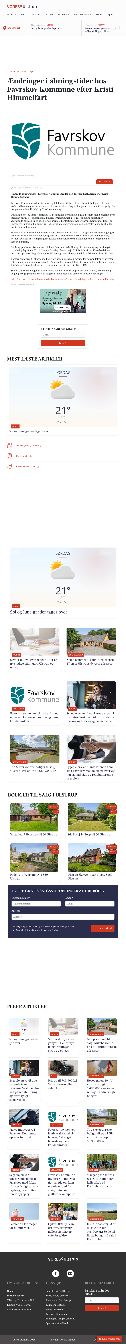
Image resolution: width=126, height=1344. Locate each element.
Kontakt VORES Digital (19, 1304)
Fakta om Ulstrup (55, 1304)
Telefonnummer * (21, 897)
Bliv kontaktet (103, 928)
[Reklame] (63, 301)
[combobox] (13, 917)
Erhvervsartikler (54, 1309)
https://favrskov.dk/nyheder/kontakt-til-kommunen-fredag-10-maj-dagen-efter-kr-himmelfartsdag (63, 279)
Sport (99, 15)
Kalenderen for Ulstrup (58, 1300)
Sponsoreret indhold (57, 1323)
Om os (10, 1291)
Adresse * (17, 910)
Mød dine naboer (82, 15)
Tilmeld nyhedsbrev (109, 1338)
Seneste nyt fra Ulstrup (58, 1291)
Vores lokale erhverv (57, 1295)
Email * (69, 897)
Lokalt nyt (63, 15)
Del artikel (102, 181)
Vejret (110, 15)
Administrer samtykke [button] (19, 1309)
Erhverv (36, 15)
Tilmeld (63, 343)
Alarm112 (11, 15)
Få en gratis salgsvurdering (60, 1318)
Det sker (49, 15)
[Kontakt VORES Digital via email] (70, 1273)
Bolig (24, 15)
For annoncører (15, 1295)
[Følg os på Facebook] (55, 1273)
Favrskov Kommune (56, 1314)
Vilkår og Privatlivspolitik (21, 1300)
